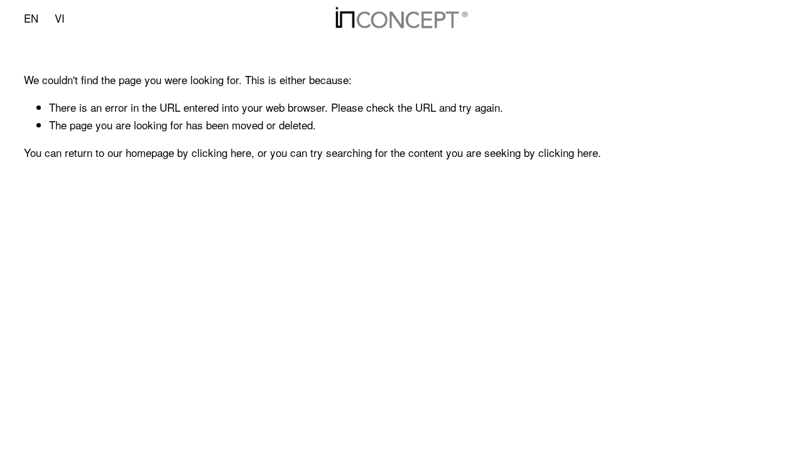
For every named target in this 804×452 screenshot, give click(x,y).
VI (60, 18)
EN (31, 18)
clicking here (221, 152)
